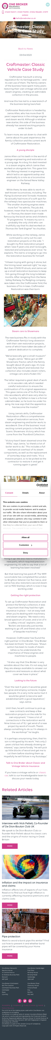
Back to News (25, 49)
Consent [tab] (9, 493)
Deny (25, 553)
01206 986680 (36, 12)
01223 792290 (23, 12)
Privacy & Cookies (29, 1005)
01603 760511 (11, 12)
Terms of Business (8, 1008)
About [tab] (42, 493)
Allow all (25, 537)
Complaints (17, 1005)
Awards (40, 1005)
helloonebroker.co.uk (26, 18)
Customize (24, 545)
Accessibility (6, 1005)
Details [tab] (25, 493)
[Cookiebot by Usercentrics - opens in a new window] (36, 485)
